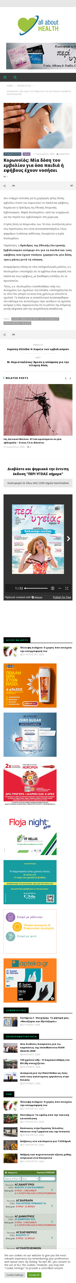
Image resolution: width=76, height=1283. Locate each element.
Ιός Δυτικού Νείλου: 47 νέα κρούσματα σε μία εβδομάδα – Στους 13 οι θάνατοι (33, 440)
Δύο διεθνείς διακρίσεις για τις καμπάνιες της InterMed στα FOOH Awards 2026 (42, 1047)
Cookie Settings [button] (15, 1274)
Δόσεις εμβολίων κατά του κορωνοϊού (35, 319)
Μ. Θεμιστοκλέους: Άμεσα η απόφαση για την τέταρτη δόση (38, 362)
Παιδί (27, 154)
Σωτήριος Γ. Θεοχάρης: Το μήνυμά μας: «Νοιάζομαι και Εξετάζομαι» (44, 1019)
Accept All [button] (34, 1274)
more (71, 185)
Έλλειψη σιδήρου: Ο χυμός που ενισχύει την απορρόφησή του (46, 649)
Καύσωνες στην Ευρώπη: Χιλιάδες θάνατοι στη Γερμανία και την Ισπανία (45, 1130)
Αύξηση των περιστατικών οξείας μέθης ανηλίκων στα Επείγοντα (45, 1156)
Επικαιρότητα (13, 154)
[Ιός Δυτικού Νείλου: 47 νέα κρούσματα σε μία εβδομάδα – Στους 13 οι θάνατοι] (38, 410)
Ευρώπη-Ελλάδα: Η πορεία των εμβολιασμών (38, 347)
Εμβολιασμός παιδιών (17, 323)
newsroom (64, 154)
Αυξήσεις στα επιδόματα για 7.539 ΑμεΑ (45, 1141)
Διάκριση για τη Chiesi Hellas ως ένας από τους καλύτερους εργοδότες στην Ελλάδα (44, 1076)
